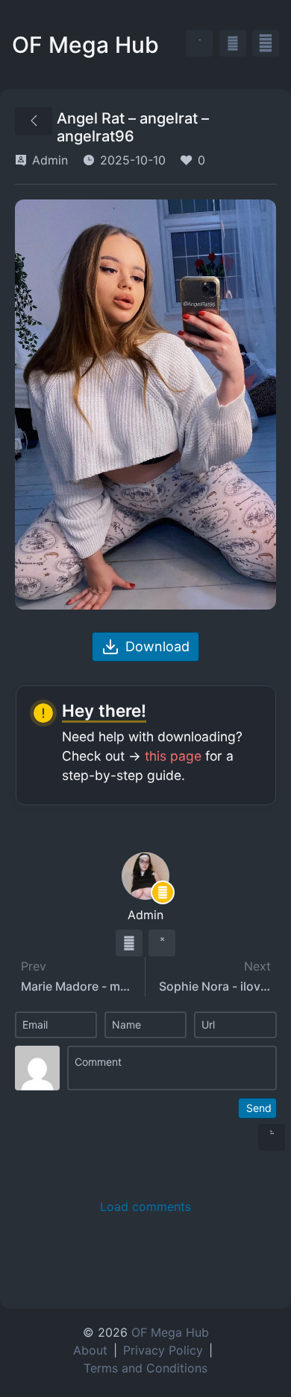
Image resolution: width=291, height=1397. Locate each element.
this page (173, 756)
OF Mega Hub (85, 44)
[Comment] (172, 1068)
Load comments (145, 1206)
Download (157, 646)
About (90, 1350)
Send (259, 1108)
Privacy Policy (163, 1350)
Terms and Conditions (145, 1368)
